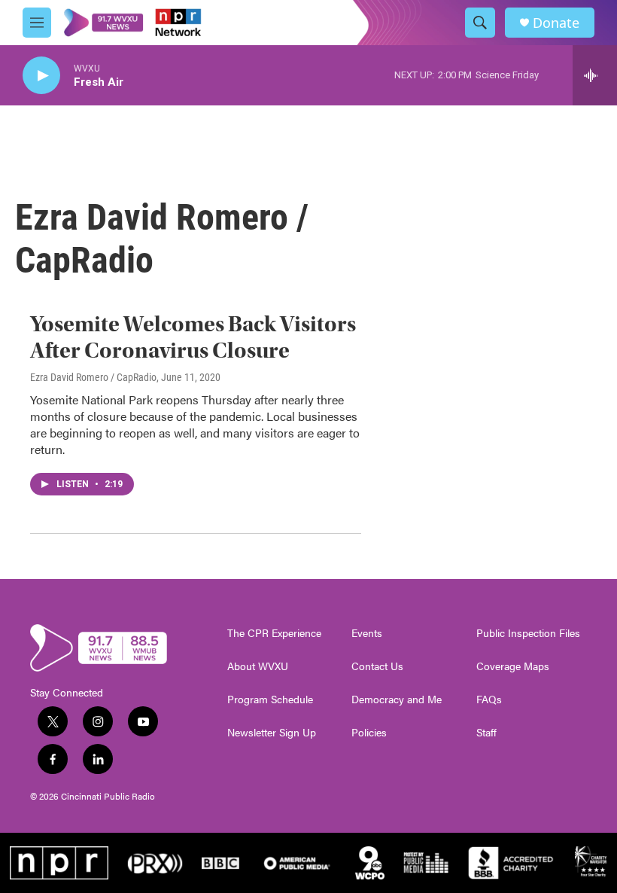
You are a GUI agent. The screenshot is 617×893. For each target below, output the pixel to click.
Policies (369, 733)
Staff (486, 733)
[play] (41, 75)
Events (366, 633)
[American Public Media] (297, 862)
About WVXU (257, 666)
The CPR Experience (274, 633)
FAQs (489, 699)
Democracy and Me (396, 699)
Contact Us (377, 666)
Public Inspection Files (528, 633)
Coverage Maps (512, 666)
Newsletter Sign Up (271, 733)
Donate (556, 23)
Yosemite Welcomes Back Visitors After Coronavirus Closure (193, 337)
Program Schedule (270, 699)
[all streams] (595, 75)
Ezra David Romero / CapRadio (93, 377)
